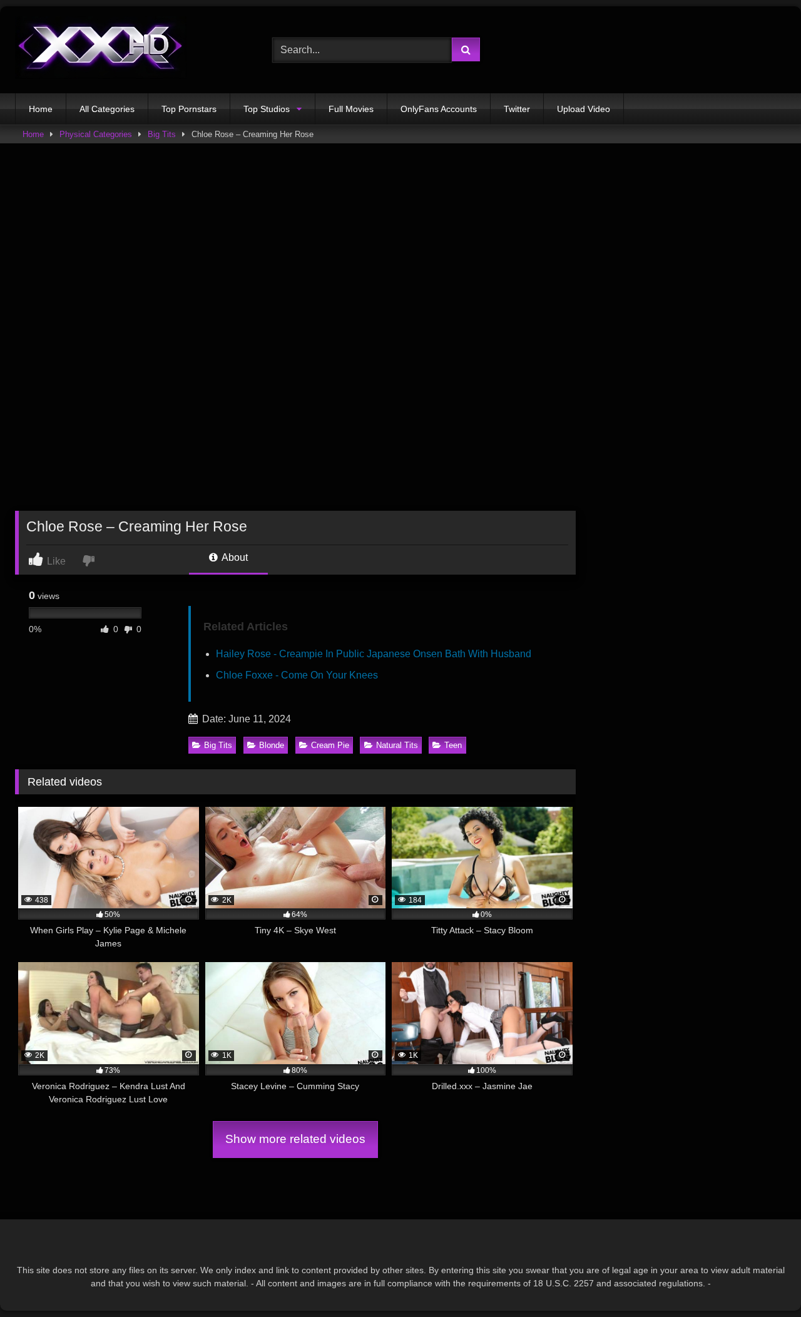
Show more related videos (295, 1138)
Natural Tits (397, 745)
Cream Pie (330, 745)
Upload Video (583, 109)
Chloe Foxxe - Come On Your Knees (297, 675)
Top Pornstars (189, 109)
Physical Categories (95, 134)
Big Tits (162, 134)
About (234, 557)
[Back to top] (762, 1280)
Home (41, 109)
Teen (453, 745)
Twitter (517, 109)
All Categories (107, 109)
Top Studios (266, 109)
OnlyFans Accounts (438, 109)
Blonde (271, 745)
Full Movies (351, 109)
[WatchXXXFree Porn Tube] (100, 49)
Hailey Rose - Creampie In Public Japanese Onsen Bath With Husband (373, 653)
